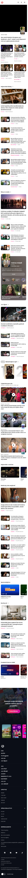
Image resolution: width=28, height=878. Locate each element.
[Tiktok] (22, 852)
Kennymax (9, 869)
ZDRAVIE (3, 800)
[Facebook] (4, 852)
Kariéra (2, 840)
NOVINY (2, 811)
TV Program (4, 756)
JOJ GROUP (4, 784)
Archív (3, 753)
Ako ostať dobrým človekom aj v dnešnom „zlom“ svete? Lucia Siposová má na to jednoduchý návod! (13, 39)
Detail (13, 274)
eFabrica (20, 869)
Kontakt (2, 864)
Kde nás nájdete (5, 837)
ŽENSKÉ (2, 793)
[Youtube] (16, 852)
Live (2, 751)
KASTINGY (4, 779)
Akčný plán (3, 846)
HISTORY (3, 802)
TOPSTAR (3, 795)
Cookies (2, 859)
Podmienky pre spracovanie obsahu (8, 857)
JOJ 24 (3, 758)
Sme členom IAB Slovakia (6, 863)
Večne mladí (16, 263)
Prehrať (12, 711)
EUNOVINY (3, 821)
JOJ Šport (4, 761)
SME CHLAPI (3, 797)
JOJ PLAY (4, 769)
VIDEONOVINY (4, 819)
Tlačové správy (4, 830)
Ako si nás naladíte (5, 835)
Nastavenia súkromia (5, 861)
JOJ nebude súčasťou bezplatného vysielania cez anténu (12, 843)
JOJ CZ (3, 781)
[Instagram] (10, 852)
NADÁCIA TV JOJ (6, 776)
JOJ (2, 766)
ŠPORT (2, 816)
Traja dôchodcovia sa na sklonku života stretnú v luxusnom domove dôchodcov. (12, 269)
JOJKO (3, 774)
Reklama (3, 832)
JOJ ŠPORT (4, 771)
